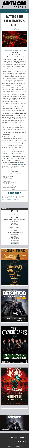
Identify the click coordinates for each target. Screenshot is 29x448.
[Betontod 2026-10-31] (14, 321)
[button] (8, 193)
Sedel (22, 197)
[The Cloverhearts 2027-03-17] (14, 363)
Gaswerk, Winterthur (14, 238)
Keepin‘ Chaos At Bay (11, 158)
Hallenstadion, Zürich (14, 212)
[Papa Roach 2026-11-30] (14, 404)
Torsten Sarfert (10, 57)
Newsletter (23, 437)
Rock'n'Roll (18, 197)
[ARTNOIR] (14, 8)
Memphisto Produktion (19, 164)
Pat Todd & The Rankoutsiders (10, 50)
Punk (14, 197)
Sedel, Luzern (14, 232)
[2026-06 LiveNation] (14, 285)
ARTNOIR (14, 446)
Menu (26, 11)
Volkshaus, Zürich (14, 219)
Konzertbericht (13, 196)
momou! (21, 446)
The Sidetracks (22, 50)
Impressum (14, 437)
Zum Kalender (14, 243)
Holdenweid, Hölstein (14, 225)
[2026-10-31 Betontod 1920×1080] (14, 431)
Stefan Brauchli (20, 57)
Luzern (23, 196)
